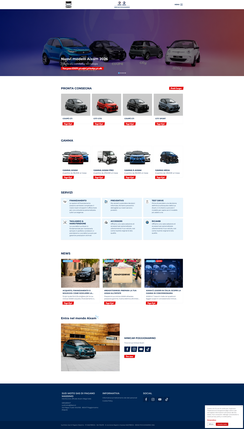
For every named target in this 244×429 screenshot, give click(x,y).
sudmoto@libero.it (69, 405)
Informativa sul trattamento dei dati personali (119, 398)
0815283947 (66, 403)
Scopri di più (68, 123)
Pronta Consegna (176, 88)
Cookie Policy (107, 401)
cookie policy (227, 416)
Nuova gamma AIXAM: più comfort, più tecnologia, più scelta (82, 68)
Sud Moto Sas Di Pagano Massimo (68, 4)
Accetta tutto (222, 424)
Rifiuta (211, 424)
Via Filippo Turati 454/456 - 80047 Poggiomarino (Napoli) (80, 409)
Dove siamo (129, 356)
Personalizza (211, 420)
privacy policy (216, 416)
